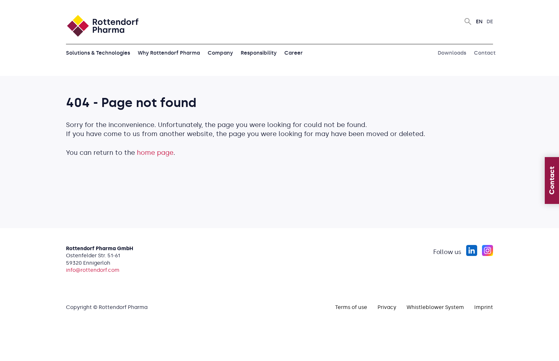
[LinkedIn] (471, 250)
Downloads (452, 53)
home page (155, 152)
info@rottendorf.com (92, 270)
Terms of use (351, 307)
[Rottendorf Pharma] (102, 26)
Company (220, 53)
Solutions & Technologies (98, 53)
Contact (485, 53)
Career (293, 53)
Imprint (483, 307)
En (479, 21)
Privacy (387, 307)
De (490, 21)
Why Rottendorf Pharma (169, 53)
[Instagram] (487, 250)
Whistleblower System (435, 307)
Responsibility (259, 53)
